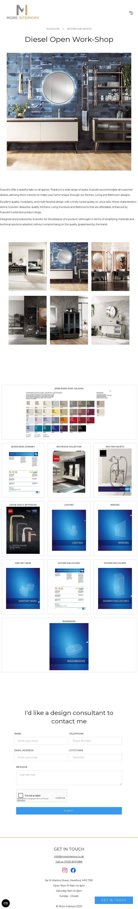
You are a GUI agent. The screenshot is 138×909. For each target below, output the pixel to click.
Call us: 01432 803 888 (69, 861)
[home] (22, 12)
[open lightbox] (69, 112)
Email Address (24, 750)
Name (17, 733)
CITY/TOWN (76, 750)
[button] (131, 12)
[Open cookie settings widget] (6, 903)
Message (21, 767)
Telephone (76, 733)
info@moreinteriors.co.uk (69, 856)
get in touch (113, 900)
